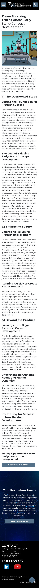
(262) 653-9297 (9, 556)
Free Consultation (19, 521)
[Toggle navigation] (3, 4)
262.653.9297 (35, 4)
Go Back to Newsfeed (18, 465)
